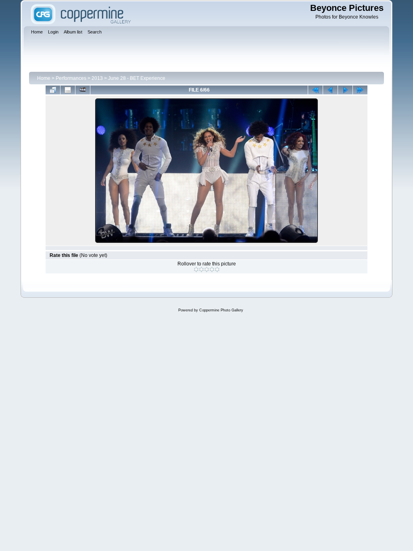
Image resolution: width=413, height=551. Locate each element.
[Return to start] (315, 90)
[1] (196, 269)
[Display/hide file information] (67, 90)
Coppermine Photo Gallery (221, 310)
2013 (97, 78)
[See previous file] (330, 90)
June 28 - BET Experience (136, 78)
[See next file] (345, 90)
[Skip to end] (360, 90)
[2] (201, 269)
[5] (217, 269)
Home (43, 78)
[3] (206, 269)
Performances (71, 78)
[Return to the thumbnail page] (53, 90)
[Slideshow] (82, 90)
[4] (212, 269)
